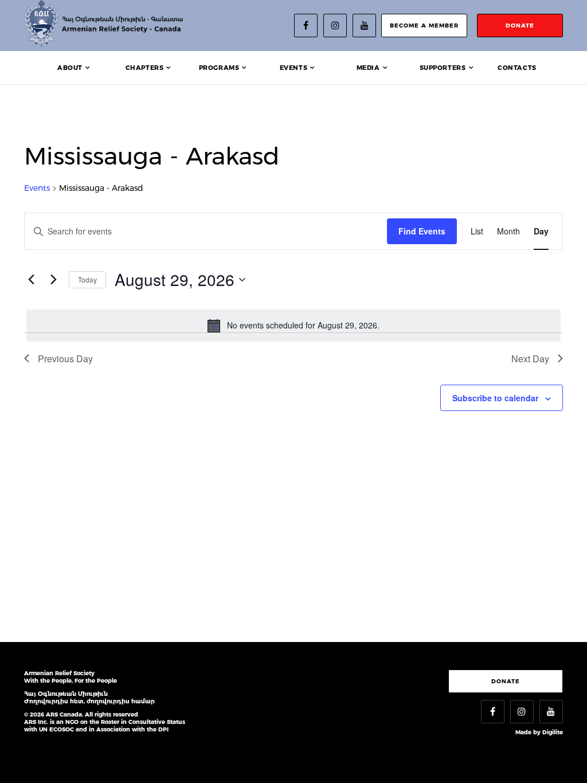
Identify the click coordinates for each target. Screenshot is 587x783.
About (70, 68)
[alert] (293, 326)
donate (520, 25)
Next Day (530, 358)
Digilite (552, 732)
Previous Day (65, 358)
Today (87, 279)
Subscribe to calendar (495, 398)
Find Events (421, 231)
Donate (505, 681)
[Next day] (53, 280)
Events (294, 68)
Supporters (443, 68)
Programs (219, 68)
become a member (424, 25)
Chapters (145, 68)
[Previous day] (31, 280)
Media (368, 68)
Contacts (517, 68)
